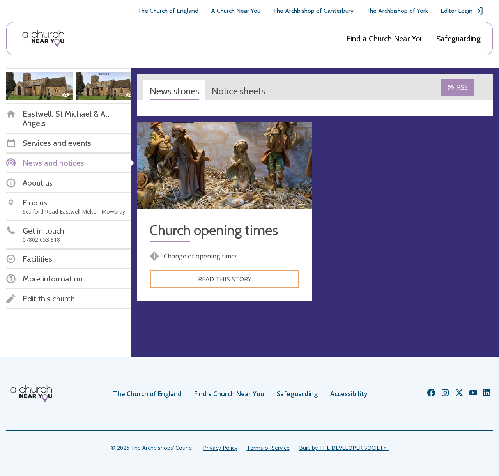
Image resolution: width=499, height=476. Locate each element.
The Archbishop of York (397, 10)
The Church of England (168, 10)
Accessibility (349, 393)
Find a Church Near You (385, 38)
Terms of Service (268, 447)
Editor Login (456, 10)
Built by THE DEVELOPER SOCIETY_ (344, 447)
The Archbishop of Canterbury (313, 10)
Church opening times (214, 230)
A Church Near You (235, 10)
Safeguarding (458, 38)
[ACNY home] (43, 38)
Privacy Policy (220, 447)
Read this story (224, 279)
